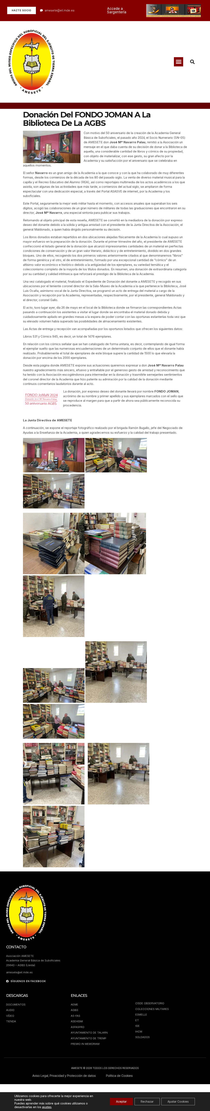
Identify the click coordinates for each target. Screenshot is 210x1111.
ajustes (46, 1107)
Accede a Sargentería (116, 10)
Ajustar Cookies (178, 1101)
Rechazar (147, 1101)
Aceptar (121, 1101)
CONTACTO (16, 947)
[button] (178, 61)
